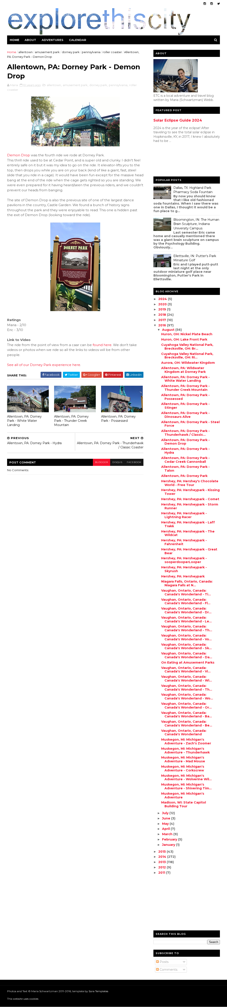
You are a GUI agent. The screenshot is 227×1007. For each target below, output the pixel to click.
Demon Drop (18, 155)
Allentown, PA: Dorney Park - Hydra (185, 451)
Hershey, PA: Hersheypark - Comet (190, 499)
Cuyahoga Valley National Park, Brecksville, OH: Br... (187, 347)
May (166, 824)
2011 (162, 873)
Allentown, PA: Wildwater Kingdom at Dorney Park (183, 370)
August (168, 330)
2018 (162, 315)
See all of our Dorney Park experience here (43, 365)
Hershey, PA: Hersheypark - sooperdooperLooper (184, 560)
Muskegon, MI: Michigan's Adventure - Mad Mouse (183, 759)
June (166, 818)
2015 (162, 852)
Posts (163, 962)
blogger (101, 462)
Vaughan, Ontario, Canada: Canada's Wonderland (183, 732)
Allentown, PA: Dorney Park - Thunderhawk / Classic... (185, 433)
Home (14, 40)
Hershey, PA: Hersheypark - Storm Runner (189, 506)
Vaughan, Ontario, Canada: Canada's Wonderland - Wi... (186, 678)
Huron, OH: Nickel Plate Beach (186, 334)
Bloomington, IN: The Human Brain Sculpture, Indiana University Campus (196, 224)
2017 (162, 320)
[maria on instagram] (205, 3)
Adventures (52, 40)
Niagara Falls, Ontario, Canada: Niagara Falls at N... (187, 583)
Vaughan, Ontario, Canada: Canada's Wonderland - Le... (186, 619)
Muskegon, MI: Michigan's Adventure (182, 795)
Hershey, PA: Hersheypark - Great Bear (189, 551)
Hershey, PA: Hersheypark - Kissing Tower (190, 492)
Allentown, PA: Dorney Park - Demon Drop (185, 442)
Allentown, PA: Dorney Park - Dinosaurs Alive (185, 415)
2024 (163, 299)
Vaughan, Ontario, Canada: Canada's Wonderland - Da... (186, 655)
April (166, 829)
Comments (168, 970)
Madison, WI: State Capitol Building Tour (183, 804)
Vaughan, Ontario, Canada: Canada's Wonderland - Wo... (187, 696)
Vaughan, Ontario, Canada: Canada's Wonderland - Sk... (186, 646)
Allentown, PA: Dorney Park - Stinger (185, 406)
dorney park (71, 52)
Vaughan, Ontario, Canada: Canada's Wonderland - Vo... (186, 637)
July (165, 813)
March (167, 834)
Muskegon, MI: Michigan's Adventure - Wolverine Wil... (186, 777)
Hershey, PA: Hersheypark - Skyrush (184, 569)
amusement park (47, 52)
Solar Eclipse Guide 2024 (177, 120)
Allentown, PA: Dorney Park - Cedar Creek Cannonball (185, 460)
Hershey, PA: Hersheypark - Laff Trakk (188, 524)
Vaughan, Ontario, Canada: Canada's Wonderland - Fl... (185, 601)
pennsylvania (91, 52)
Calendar (77, 40)
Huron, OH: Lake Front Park (184, 339)
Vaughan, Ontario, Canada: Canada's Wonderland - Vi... (186, 670)
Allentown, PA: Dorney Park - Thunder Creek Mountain (71, 420)
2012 (162, 867)
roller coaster (112, 52)
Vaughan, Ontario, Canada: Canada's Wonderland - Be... (186, 723)
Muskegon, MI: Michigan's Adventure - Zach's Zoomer (186, 741)
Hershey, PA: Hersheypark (183, 576)
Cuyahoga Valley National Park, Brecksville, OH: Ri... (187, 356)
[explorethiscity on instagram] (211, 3)
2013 (162, 862)
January (169, 845)
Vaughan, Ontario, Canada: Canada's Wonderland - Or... (186, 705)
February (170, 839)
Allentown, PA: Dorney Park (184, 476)
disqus (117, 462)
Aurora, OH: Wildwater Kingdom (188, 363)
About (30, 40)
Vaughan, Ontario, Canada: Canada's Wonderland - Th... (186, 628)
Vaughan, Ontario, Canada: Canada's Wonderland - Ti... (186, 592)
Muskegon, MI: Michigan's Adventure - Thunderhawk (185, 750)
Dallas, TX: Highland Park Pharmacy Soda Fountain (193, 190)
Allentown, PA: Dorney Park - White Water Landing (24, 420)
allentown (25, 52)
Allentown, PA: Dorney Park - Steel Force (190, 424)
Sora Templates (98, 991)
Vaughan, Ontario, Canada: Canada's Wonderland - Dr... (186, 610)
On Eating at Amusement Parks (187, 662)
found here (102, 345)
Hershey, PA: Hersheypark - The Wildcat (188, 533)
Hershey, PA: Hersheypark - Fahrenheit (184, 542)
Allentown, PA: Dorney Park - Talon (185, 469)
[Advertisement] (171, 161)
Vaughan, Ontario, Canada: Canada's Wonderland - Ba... (186, 714)
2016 (162, 325)
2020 (163, 304)
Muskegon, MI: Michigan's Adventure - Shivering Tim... (186, 786)
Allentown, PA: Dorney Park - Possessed (118, 418)
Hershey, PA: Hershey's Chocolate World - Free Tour (189, 483)
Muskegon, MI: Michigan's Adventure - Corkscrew (182, 768)
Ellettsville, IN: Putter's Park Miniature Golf (194, 258)
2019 (162, 309)
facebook (134, 462)
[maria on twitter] (218, 3)
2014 (162, 857)
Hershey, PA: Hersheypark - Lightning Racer (184, 515)
